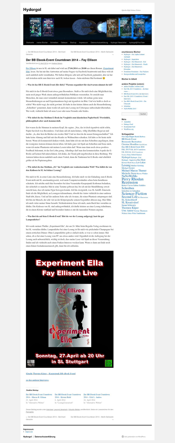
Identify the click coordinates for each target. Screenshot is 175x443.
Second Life (130, 196)
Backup (73, 42)
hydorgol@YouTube (137, 42)
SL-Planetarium (143, 197)
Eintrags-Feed (128, 124)
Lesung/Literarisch (61, 409)
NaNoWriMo (129, 176)
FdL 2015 (126, 149)
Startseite (30, 42)
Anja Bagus (129, 136)
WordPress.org (129, 129)
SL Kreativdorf (130, 202)
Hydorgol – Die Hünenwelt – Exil (135, 62)
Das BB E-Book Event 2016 (133, 147)
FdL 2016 (125, 152)
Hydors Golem (57, 63)
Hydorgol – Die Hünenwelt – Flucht (135, 64)
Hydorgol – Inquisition (131, 59)
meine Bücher (42, 42)
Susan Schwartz (129, 205)
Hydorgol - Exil (136, 157)
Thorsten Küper (130, 207)
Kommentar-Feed (129, 127)
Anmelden (127, 122)
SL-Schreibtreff (129, 199)
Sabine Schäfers (139, 185)
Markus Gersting (137, 165)
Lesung (126, 165)
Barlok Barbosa (140, 136)
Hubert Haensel (136, 155)
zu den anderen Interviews (37, 380)
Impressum (83, 42)
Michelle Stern (129, 173)
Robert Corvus (127, 185)
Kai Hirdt (141, 159)
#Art (123, 136)
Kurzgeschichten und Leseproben (134, 74)
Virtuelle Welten (74, 409)
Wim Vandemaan (138, 213)
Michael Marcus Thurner (134, 170)
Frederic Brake (126, 155)
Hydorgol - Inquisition (129, 160)
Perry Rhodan (132, 178)
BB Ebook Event (129, 139)
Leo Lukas (140, 162)
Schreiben (54, 42)
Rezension (130, 182)
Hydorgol (32, 9)
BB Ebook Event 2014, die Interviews (136, 94)
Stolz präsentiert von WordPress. (135, 436)
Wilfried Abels (127, 213)
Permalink (29, 412)
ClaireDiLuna (143, 144)
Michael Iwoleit (128, 168)
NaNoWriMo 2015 (130, 108)
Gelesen (64, 42)
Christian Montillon (130, 144)
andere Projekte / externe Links (134, 86)
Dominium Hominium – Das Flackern (136, 71)
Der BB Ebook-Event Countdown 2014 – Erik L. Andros (97, 395)
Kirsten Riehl (127, 162)
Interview (49, 409)
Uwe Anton (127, 210)
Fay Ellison (31, 68)
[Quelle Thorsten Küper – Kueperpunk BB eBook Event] (51, 373)
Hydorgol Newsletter (118, 42)
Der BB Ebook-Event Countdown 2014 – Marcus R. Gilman (39, 395)
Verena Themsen (140, 210)
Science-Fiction (134, 193)
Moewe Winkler (142, 173)
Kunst (134, 163)
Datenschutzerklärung (99, 42)
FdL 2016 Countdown (136, 152)
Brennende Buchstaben (132, 141)
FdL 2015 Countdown (137, 149)
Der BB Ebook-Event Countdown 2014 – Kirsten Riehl (68, 395)
